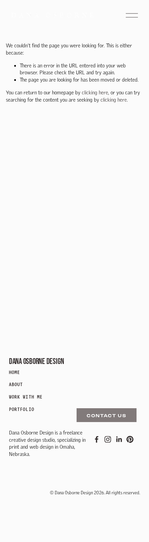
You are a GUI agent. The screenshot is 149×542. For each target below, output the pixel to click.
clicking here (95, 92)
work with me (26, 397)
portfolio (21, 409)
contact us (106, 415)
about (16, 384)
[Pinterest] (129, 439)
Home (14, 372)
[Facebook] (96, 439)
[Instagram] (107, 439)
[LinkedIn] (118, 439)
